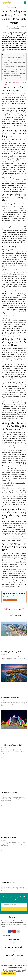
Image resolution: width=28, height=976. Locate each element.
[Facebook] (10, 931)
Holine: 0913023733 (8, 973)
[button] (25, 2)
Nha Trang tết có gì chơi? (9, 838)
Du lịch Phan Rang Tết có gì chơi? (11, 745)
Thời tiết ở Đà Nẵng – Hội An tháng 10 (13, 57)
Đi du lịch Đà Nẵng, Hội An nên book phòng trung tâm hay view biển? (14, 74)
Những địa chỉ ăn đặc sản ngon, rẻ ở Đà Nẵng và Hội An (14, 67)
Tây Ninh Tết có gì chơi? (8, 882)
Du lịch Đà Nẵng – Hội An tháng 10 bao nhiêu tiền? (14, 78)
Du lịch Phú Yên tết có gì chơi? (10, 697)
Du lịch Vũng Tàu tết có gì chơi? (11, 652)
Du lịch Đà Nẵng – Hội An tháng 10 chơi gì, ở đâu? (14, 63)
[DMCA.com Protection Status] (5, 936)
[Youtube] (14, 931)
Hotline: (10, 600)
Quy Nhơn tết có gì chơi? (9, 792)
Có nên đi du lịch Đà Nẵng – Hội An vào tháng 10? (14, 60)
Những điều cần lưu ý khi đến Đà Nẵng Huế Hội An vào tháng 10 (14, 70)
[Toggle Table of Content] (23, 55)
